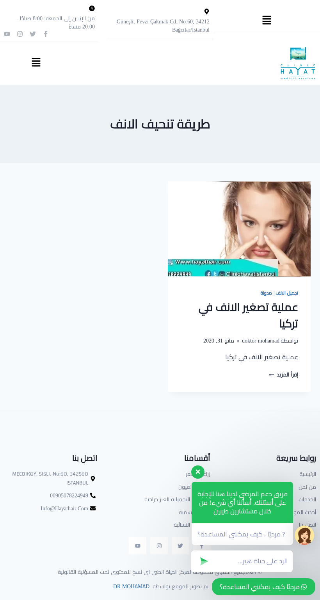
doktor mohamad (260, 341)
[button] (266, 20)
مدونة (266, 292)
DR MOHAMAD (130, 586)
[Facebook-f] (46, 34)
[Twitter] (33, 34)
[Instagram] (20, 34)
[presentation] (239, 229)
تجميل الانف (287, 292)
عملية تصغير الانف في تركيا (248, 315)
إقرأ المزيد (283, 374)
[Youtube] (7, 34)
